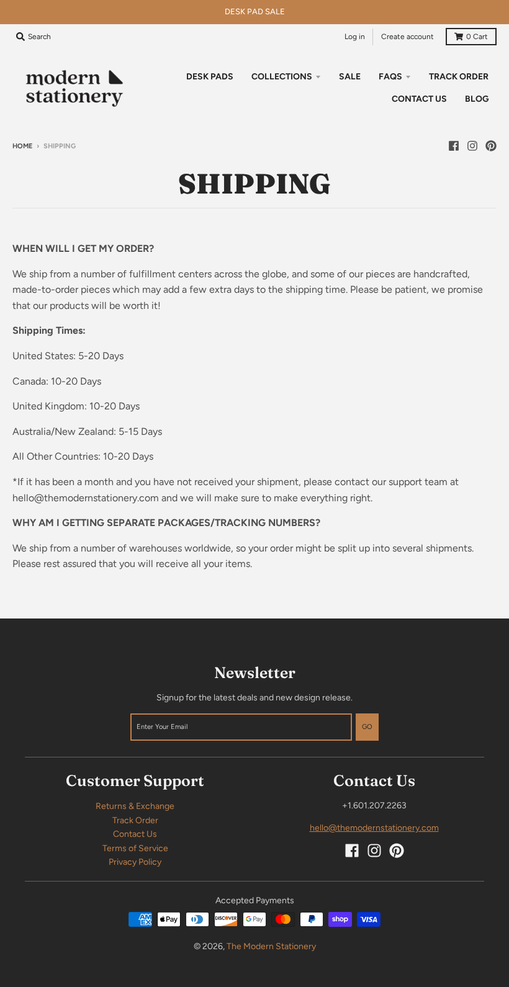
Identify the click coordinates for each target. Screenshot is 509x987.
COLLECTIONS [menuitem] (281, 76)
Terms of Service (135, 848)
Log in (355, 36)
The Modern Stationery (271, 946)
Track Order (135, 820)
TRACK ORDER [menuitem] (459, 76)
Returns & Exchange (135, 806)
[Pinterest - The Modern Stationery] (491, 145)
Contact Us (135, 834)
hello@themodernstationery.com (374, 828)
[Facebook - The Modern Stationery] (453, 145)
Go (367, 727)
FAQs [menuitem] (390, 76)
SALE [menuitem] (350, 76)
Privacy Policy (135, 862)
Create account (407, 36)
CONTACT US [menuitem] (419, 99)
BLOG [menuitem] (477, 99)
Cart (477, 36)
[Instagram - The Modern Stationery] (472, 145)
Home (22, 146)
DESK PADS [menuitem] (209, 76)
